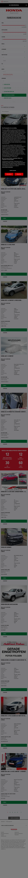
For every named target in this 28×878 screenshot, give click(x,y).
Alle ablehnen (9, 174)
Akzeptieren (19, 174)
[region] (14, 151)
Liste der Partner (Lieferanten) (7, 167)
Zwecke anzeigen (13, 170)
